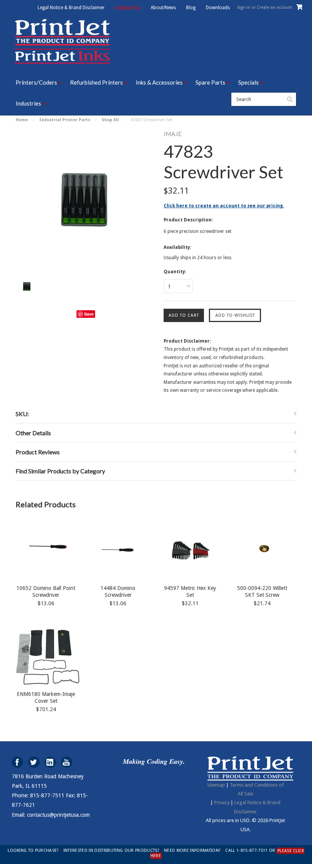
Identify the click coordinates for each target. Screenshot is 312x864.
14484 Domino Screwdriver (117, 591)
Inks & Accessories (159, 82)
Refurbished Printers (96, 82)
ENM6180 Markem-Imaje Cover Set (46, 697)
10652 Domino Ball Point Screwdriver (45, 591)
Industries (28, 103)
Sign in (243, 7)
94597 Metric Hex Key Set (190, 591)
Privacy (221, 802)
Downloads (218, 7)
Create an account (274, 7)
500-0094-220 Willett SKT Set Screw (262, 591)
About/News (163, 7)
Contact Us (127, 8)
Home (22, 119)
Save (89, 314)
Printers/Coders (36, 82)
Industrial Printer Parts (64, 119)
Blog (191, 7)
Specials (248, 82)
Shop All (110, 119)
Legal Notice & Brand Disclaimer (71, 7)
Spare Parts (210, 82)
